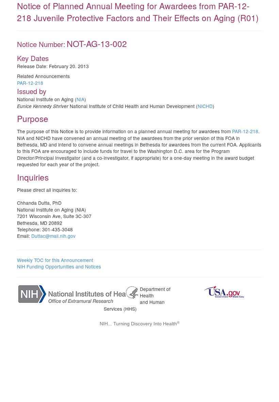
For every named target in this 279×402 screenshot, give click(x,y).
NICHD (205, 106)
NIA (80, 99)
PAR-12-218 (30, 82)
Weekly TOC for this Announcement (55, 260)
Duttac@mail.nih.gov (53, 235)
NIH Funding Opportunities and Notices (59, 266)
